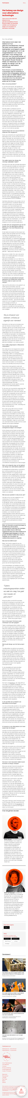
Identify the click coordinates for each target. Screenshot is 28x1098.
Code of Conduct (6, 1071)
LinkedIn (4, 1077)
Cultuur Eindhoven (20, 630)
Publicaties (15, 938)
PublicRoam (12, 683)
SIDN (8, 545)
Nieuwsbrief (5, 1076)
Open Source (7, 941)
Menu (24, 3)
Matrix (3, 1080)
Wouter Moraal (7, 839)
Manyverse (22, 238)
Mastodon (4, 1074)
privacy (15, 941)
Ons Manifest (5, 1064)
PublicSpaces (5, 2)
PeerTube (4, 1079)
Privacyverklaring (6, 1067)
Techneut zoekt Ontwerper (11, 533)
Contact (4, 1066)
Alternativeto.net (15, 196)
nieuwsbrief (19, 804)
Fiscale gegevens (6, 1069)
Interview (7, 938)
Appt (10, 670)
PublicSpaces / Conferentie (9, 1050)
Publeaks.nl (16, 910)
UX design (7, 943)
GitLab (4, 1082)
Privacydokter (15, 73)
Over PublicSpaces (7, 1063)
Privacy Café (20, 110)
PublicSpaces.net (6, 1046)
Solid (11, 651)
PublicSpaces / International (9, 1048)
